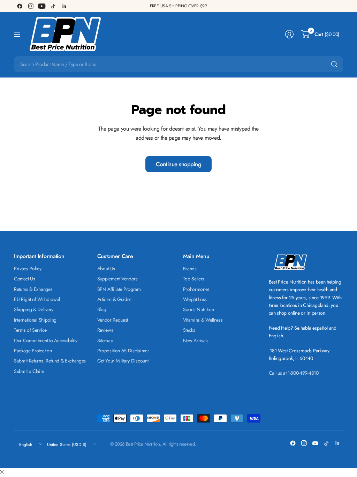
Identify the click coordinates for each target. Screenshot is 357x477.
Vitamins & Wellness (203, 319)
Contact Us (24, 278)
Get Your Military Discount (123, 360)
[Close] (2, 472)
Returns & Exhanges (33, 289)
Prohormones (196, 289)
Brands (190, 268)
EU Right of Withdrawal (37, 299)
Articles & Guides (114, 299)
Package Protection (33, 350)
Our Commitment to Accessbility (45, 340)
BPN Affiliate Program (119, 289)
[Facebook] (19, 6)
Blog (101, 309)
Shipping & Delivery (33, 309)
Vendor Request (112, 319)
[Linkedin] (64, 6)
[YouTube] (41, 6)
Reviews (105, 329)
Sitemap (105, 340)
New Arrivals (195, 340)
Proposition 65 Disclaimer (123, 350)
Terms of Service (30, 329)
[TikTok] (53, 6)
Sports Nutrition (198, 309)
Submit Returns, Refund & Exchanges (50, 360)
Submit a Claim (29, 371)
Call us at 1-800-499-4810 (294, 372)
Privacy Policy (27, 268)
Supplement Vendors (117, 278)
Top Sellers (193, 278)
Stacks (189, 329)
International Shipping (35, 319)
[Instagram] (30, 6)
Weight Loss (195, 299)
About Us (106, 268)
